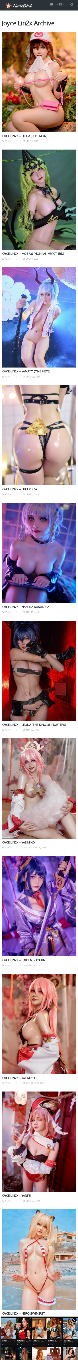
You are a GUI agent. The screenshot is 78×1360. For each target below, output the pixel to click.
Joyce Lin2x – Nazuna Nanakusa (25, 607)
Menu (59, 4)
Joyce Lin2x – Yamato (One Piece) (26, 371)
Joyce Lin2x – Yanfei (16, 1195)
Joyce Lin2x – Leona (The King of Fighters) (34, 725)
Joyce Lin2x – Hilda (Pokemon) (24, 136)
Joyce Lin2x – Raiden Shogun (23, 960)
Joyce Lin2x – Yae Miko (18, 842)
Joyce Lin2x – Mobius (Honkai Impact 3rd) (33, 253)
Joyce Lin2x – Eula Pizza (19, 489)
